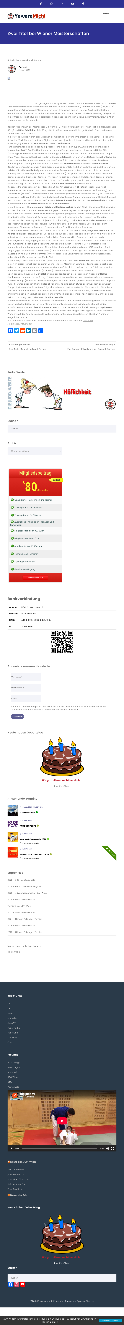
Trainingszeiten (35, 578)
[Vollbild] (112, 1148)
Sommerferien (27, 813)
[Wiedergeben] (11, 1148)
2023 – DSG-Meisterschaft (21, 912)
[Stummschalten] (107, 1148)
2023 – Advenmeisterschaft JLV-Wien (27, 893)
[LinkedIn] (62, 4)
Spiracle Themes (86, 1301)
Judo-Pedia (14, 1028)
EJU (9, 1003)
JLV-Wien (88, 320)
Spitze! (56, 480)
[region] (62, 393)
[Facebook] (41, 4)
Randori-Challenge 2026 (33, 839)
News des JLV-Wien (23, 1162)
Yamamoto (13, 1087)
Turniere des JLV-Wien (19, 906)
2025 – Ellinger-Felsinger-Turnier (25, 932)
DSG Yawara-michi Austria (49, 1301)
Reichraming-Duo (17, 1184)
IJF (9, 1008)
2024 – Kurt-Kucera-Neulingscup (25, 886)
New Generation (16, 1169)
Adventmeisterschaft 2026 (34, 854)
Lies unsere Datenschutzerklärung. (62, 709)
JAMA (10, 1013)
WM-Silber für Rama (18, 1179)
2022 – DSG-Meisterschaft (21, 880)
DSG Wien (13, 1077)
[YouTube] (72, 4)
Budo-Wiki (13, 1072)
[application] (62, 1120)
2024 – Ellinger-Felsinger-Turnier (25, 919)
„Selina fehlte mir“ (17, 1174)
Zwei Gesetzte (15, 1189)
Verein (37, 60)
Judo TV (12, 1023)
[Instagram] (51, 4)
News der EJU (19, 1195)
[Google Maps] (83, 4)
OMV (10, 1082)
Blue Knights (14, 1067)
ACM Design (14, 1062)
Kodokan (12, 1037)
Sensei (23, 67)
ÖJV (10, 1042)
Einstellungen (110, 1320)
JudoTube (13, 1032)
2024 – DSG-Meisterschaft (21, 899)
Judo (12, 60)
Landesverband (24, 60)
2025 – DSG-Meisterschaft (21, 925)
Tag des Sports (28, 826)
